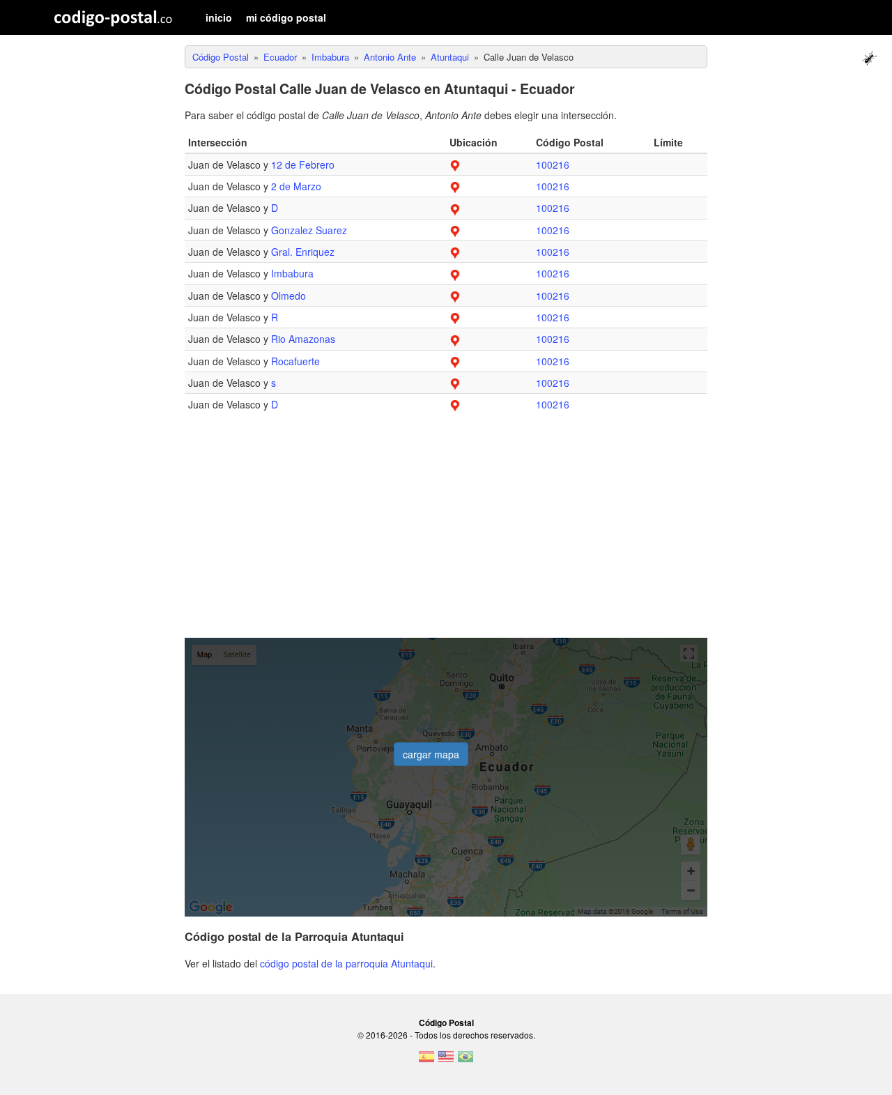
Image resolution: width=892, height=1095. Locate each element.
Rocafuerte (295, 361)
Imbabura (292, 273)
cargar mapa (431, 754)
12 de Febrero (302, 164)
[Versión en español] (426, 1061)
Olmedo (288, 296)
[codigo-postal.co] (113, 17)
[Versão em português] (465, 1061)
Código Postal (446, 1022)
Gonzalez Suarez (309, 230)
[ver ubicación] (455, 164)
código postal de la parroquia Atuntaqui (346, 963)
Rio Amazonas (303, 339)
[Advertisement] (446, 533)
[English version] (446, 1061)
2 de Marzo (296, 186)
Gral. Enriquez (302, 252)
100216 (552, 164)
